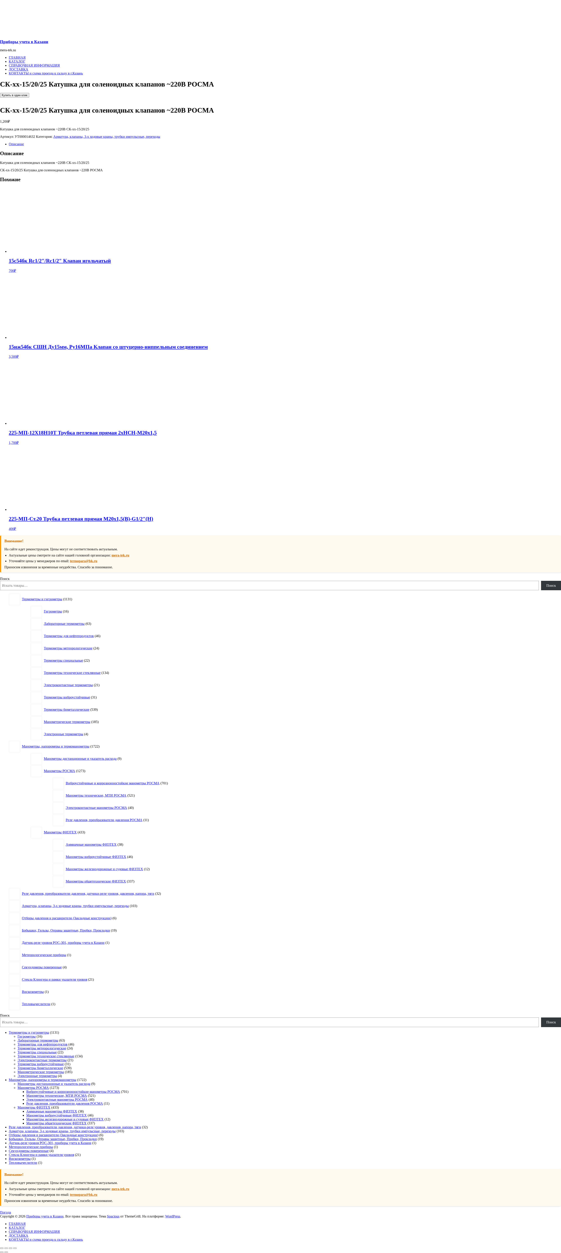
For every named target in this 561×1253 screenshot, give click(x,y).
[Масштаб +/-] (2, 1248)
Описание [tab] (16, 144)
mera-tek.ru (120, 555)
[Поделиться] (10, 1248)
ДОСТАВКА (18, 69)
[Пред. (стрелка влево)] (2, 1252)
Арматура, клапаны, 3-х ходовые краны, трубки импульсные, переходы (106, 136)
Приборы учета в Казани (24, 41)
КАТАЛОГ (17, 61)
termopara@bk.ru (83, 561)
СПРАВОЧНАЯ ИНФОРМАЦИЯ (34, 65)
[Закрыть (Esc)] (15, 1248)
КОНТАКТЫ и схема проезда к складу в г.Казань (46, 73)
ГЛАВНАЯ (17, 57)
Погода (5, 1212)
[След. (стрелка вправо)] (6, 1252)
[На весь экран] (6, 1248)
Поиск (5, 579)
